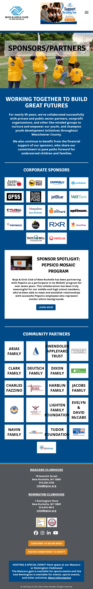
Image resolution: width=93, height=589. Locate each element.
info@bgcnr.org (46, 486)
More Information (59, 577)
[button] (86, 12)
